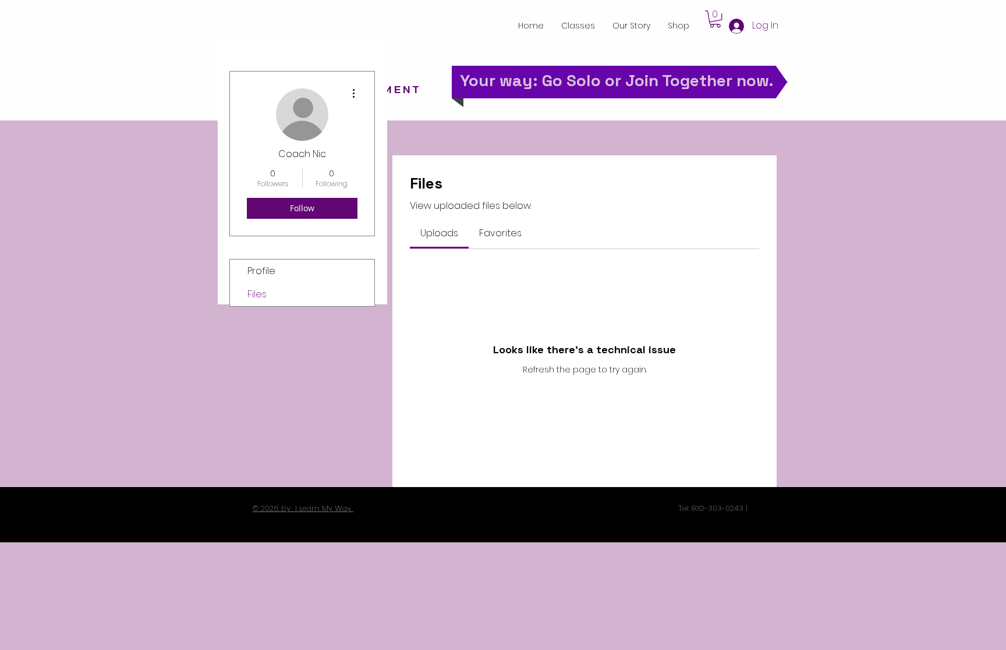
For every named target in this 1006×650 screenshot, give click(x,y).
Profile (261, 271)
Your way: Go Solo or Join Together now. (617, 80)
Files (257, 294)
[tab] (439, 233)
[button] (715, 18)
